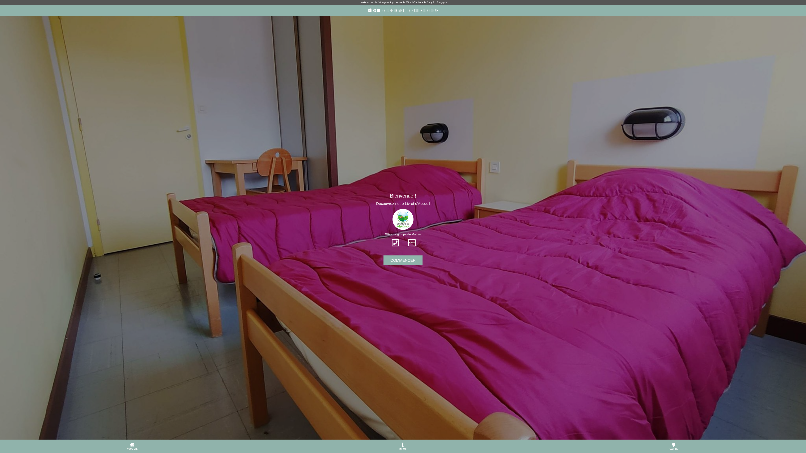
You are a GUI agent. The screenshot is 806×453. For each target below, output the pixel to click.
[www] (412, 248)
